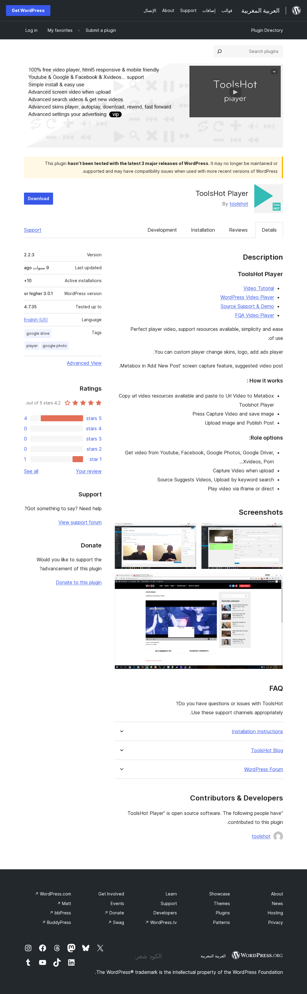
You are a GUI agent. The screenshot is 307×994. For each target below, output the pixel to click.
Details (269, 230)
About (277, 893)
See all (31, 471)
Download (38, 198)
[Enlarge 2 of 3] (188, 531)
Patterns (221, 922)
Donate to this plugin (79, 582)
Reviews (238, 230)
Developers (165, 912)
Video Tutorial (258, 288)
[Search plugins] (219, 51)
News (277, 903)
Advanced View (84, 363)
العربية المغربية (213, 955)
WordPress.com (53, 893)
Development (162, 230)
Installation (203, 230)
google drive (37, 333)
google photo (55, 345)
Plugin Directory (267, 30)
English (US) (36, 319)
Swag (116, 922)
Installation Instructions (257, 731)
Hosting (275, 912)
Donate (114, 912)
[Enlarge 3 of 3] (275, 582)
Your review (89, 471)
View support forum (80, 522)
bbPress (60, 912)
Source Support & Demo (247, 306)
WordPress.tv (161, 922)
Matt (64, 903)
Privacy (275, 922)
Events (117, 903)
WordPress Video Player (247, 297)
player (32, 345)
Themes (222, 903)
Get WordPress (28, 10)
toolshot (239, 204)
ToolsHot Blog (267, 750)
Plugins (223, 912)
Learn (171, 893)
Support (32, 230)
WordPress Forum (263, 769)
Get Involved (111, 893)
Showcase (219, 893)
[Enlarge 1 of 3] (275, 531)
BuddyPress (56, 922)
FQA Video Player (254, 315)
